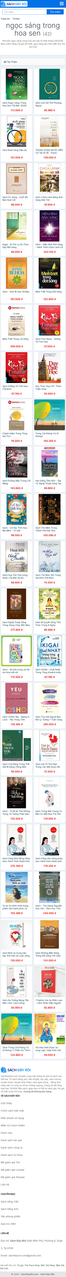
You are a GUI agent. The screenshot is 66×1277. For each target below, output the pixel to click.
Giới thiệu (6, 1103)
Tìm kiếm (55, 11)
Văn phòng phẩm (10, 1216)
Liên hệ (5, 1184)
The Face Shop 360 (35, 1265)
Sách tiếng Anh (9, 1209)
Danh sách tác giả (11, 1140)
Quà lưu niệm (8, 1223)
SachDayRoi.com (29, 1274)
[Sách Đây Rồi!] (16, 1070)
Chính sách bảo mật (12, 1110)
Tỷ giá (20, 1265)
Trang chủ (5, 19)
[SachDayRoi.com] (19, 4)
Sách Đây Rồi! (47, 1274)
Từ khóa (16, 19)
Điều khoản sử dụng (12, 1118)
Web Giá (60, 1265)
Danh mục (6, 1132)
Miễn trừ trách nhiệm (13, 1125)
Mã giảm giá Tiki (10, 1162)
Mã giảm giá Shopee (13, 1177)
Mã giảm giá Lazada (12, 1169)
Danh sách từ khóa (12, 1154)
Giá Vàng (50, 1265)
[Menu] (62, 3)
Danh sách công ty (12, 1147)
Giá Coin (4, 1268)
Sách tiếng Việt (9, 1201)
